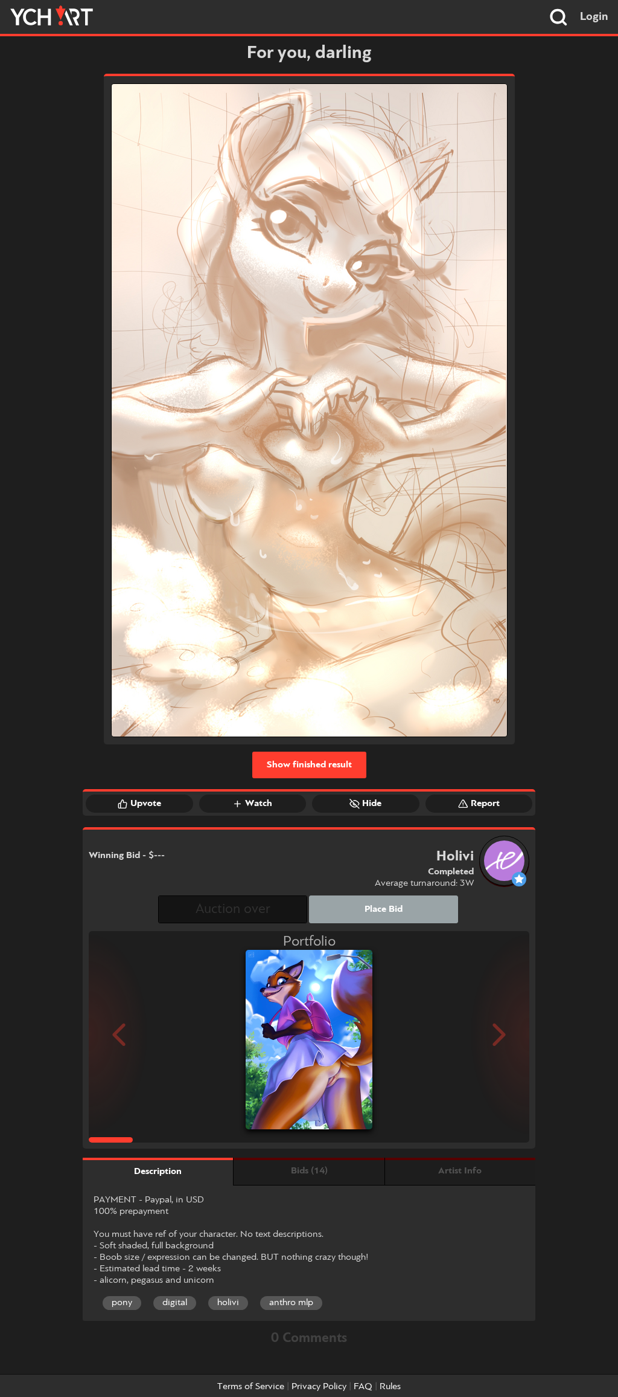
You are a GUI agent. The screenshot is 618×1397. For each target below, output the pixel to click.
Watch (258, 803)
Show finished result (309, 765)
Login (594, 17)
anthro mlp (291, 1303)
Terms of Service (250, 1387)
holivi (228, 1303)
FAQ (363, 1387)
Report (485, 803)
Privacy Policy (318, 1387)
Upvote (145, 803)
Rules (390, 1387)
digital (174, 1303)
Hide (371, 803)
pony (122, 1303)
